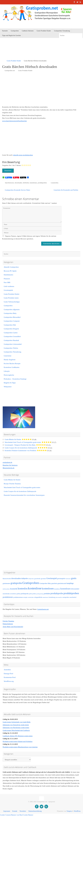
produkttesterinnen (18, 597)
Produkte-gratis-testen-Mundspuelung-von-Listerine (20, 747)
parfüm (18, 593)
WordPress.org (9, 681)
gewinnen (43, 578)
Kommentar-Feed (10, 677)
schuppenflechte (38, 597)
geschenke (37, 578)
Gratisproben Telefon (11, 348)
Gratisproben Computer (12, 321)
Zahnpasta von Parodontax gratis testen (16, 727)
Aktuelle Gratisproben (11, 267)
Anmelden (7, 670)
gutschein (54, 583)
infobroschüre (6, 589)
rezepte (25, 597)
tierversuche (59, 597)
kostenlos (23, 588)
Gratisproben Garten (11, 333)
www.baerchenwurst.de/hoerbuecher (14, 121)
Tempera (69, 811)
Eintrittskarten (8, 275)
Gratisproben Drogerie (11, 329)
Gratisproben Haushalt (11, 340)
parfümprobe (25, 593)
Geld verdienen (9, 286)
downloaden (18, 183)
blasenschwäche (7, 578)
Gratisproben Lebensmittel (13, 344)
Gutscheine (7, 356)
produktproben (42, 183)
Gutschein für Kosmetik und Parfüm (66, 190)
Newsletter (23, 811)
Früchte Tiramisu (8, 621)
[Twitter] (77, 2)
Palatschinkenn (8, 624)
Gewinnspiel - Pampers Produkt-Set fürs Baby (20, 445)
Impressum (6, 811)
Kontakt (14, 811)
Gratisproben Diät (10, 325)
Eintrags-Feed (8, 673)
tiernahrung (52, 597)
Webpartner (8, 387)
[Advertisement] (27, 51)
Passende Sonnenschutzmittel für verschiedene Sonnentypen (24, 495)
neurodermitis (6, 593)
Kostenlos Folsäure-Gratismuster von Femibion (20, 450)
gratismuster (6, 583)
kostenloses (65, 588)
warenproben (65, 597)
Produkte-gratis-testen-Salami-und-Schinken (17, 741)
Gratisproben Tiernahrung (12, 352)
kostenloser (57, 589)
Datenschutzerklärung (35, 811)
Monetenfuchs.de (8, 468)
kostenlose (34, 588)
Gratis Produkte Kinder (14, 61)
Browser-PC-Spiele (10, 271)
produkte (47, 593)
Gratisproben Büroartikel (12, 317)
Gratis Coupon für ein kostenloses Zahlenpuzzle (21, 448)
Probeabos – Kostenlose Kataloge (15, 379)
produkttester (8, 597)
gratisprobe (16, 583)
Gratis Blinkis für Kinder (13, 439)
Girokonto (68, 578)
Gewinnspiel (51, 578)
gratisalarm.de (7, 462)
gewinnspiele (61, 578)
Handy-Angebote (9, 359)
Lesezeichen (54, 183)
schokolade (31, 597)
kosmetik (13, 589)
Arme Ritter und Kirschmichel (13, 626)
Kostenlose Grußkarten (11, 367)
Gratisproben (8, 305)
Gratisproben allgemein (12, 309)
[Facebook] (74, 2)
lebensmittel (75, 589)
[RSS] (80, 2)
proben (34, 593)
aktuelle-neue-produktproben (23, 155)
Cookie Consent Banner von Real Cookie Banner (16, 815)
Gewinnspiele (8, 290)
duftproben (31, 578)
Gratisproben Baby (10, 313)
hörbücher (26, 183)
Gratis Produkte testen (11, 298)
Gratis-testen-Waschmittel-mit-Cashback (16, 730)
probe (30, 593)
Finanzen (7, 279)
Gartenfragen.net (43, 609)
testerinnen (45, 597)
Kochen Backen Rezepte (12, 363)
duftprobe (24, 578)
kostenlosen (33, 183)
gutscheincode (61, 583)
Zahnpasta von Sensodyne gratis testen (16, 725)
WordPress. (77, 811)
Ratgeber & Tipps (10, 383)
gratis (73, 578)
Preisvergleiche (9, 375)
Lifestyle (7, 371)
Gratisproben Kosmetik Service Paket (17, 190)
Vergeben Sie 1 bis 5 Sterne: (11, 165)
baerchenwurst (9, 183)
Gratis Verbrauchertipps (12, 302)
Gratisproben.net (10, 70)
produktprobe (56, 593)
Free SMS (7, 282)
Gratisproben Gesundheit (12, 336)
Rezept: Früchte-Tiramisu (12, 484)
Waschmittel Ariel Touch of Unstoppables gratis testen (23, 442)
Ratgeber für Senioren (10, 465)
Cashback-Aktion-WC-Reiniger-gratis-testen (18, 736)
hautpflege (70, 583)
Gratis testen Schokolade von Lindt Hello (16, 722)
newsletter (13, 593)
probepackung (40, 593)
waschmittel (72, 597)
